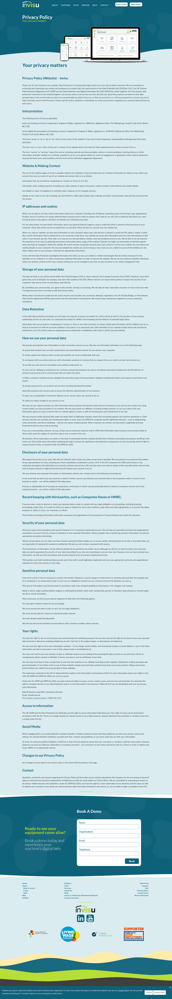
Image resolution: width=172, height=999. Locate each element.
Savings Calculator (71, 898)
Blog (95, 5)
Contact (104, 5)
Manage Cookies (159, 992)
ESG (146, 888)
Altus (76, 5)
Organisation (86, 832)
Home (24, 883)
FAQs (66, 893)
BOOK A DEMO (121, 4)
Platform (65, 5)
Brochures (144, 883)
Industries (68, 891)
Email (82, 840)
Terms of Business (141, 895)
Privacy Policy (142, 891)
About (55, 5)
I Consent (149, 992)
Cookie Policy (143, 893)
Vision (25, 891)
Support (145, 886)
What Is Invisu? (29, 888)
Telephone (84, 849)
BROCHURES (136, 4)
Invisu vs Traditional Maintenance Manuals (81, 895)
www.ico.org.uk (62, 676)
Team (25, 893)
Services (86, 5)
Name (82, 823)
